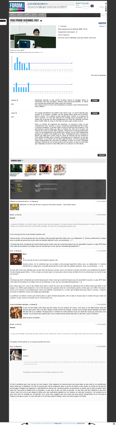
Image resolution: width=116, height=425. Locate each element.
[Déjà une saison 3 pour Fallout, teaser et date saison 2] (31, 168)
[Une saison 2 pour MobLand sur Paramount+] (16, 168)
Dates (12, 15)
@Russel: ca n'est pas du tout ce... (46, 184)
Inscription (101, 6)
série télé (40, 52)
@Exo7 (38, 186)
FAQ (65, 7)
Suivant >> (102, 26)
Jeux (32, 15)
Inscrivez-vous (57, 423)
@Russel (37, 185)
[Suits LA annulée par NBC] (45, 168)
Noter (19, 15)
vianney (17, 184)
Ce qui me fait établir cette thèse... (46, 188)
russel (18, 186)
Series (26, 15)
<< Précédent (63, 26)
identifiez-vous (80, 423)
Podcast (39, 15)
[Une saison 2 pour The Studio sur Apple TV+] (60, 168)
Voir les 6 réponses (64, 35)
